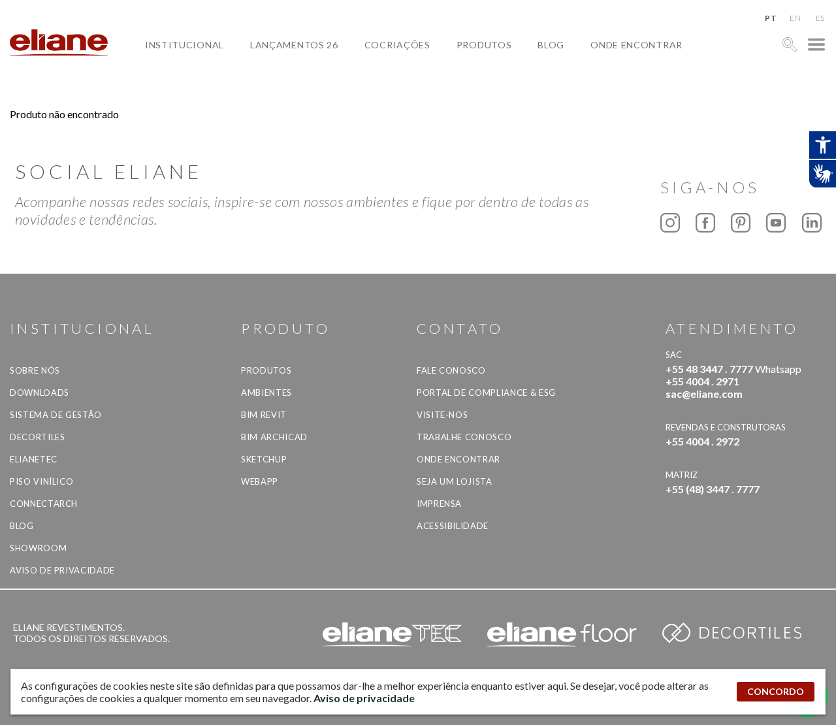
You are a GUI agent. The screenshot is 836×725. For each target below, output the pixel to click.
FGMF (388, 89)
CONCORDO (775, 691)
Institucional (184, 44)
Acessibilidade (453, 526)
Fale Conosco (451, 370)
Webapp (259, 481)
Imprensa (439, 503)
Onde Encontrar (636, 44)
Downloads (39, 392)
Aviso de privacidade (62, 570)
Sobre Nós (35, 370)
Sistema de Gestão (56, 415)
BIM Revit (264, 415)
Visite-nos (442, 415)
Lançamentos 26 (294, 44)
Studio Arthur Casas (430, 104)
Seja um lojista (454, 481)
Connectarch (44, 503)
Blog (551, 44)
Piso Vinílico (41, 481)
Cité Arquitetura (421, 74)
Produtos (484, 44)
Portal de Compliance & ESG (486, 392)
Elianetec (33, 459)
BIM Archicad (274, 437)
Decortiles (37, 437)
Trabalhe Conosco (464, 437)
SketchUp (264, 459)
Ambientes (266, 392)
